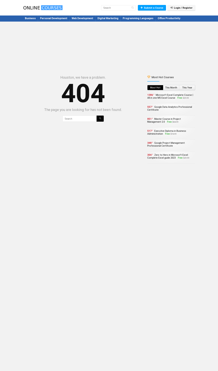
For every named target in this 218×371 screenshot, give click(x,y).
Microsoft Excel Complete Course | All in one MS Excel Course (170, 96)
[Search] (132, 8)
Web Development (82, 18)
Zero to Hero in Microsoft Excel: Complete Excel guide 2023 (167, 156)
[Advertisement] (109, 46)
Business (30, 18)
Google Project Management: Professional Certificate (166, 144)
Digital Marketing (108, 18)
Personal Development (53, 18)
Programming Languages (138, 18)
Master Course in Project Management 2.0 (164, 120)
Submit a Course (153, 7)
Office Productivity (169, 18)
